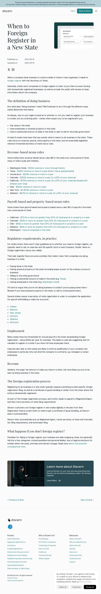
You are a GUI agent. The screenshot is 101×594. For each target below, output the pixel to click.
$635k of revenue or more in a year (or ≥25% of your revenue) (49, 193)
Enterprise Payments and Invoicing (19, 558)
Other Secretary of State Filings (18, 568)
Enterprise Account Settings (17, 555)
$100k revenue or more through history (46, 168)
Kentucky (14, 322)
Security (72, 549)
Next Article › (87, 500)
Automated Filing (13, 539)
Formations (11, 545)
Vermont (14, 316)
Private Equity (43, 539)
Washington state (50, 282)
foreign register (14, 80)
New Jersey (15, 313)
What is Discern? (75, 539)
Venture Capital (44, 558)
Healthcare (42, 552)
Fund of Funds (44, 549)
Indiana (13, 306)
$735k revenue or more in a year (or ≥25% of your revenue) (48, 180)
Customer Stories (75, 555)
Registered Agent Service (16, 542)
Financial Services (45, 555)
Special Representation (15, 565)
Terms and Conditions (15, 580)
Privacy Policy (12, 578)
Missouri (13, 309)
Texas (62, 279)
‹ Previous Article (15, 500)
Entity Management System (17, 562)
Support (72, 562)
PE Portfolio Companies (47, 542)
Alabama (14, 319)
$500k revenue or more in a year (32, 171)
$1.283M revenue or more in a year (37, 190)
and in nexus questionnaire (61, 171)
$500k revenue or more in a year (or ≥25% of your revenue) (48, 177)
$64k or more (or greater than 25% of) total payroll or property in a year (53, 227)
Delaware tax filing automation (18, 552)
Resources (73, 552)
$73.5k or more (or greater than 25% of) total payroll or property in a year (55, 217)
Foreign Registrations (15, 549)
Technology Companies (47, 545)
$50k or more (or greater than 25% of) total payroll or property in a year (54, 220)
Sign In (73, 11)
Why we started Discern (77, 542)
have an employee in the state (36, 230)
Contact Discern (75, 558)
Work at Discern (75, 545)
